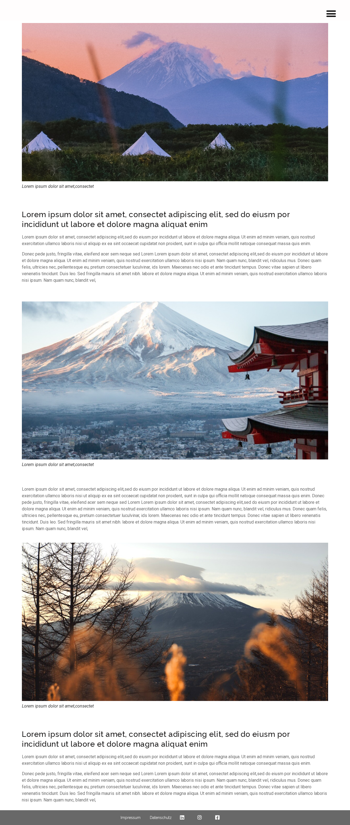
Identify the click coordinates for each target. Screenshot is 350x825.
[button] (331, 13)
